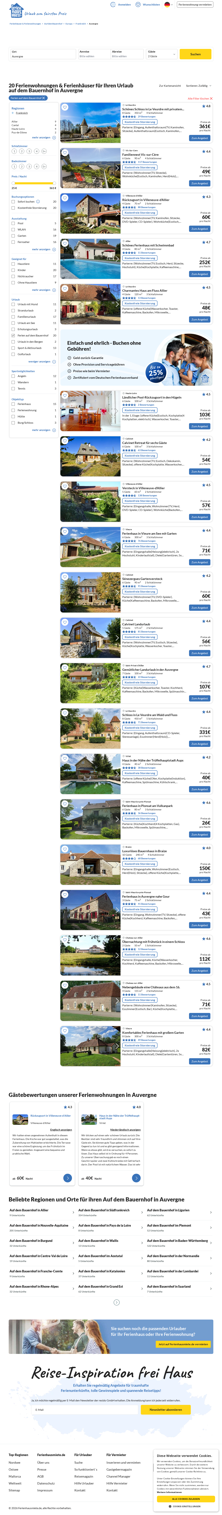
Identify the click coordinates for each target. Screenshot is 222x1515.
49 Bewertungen (147, 1039)
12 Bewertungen (147, 949)
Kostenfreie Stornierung (37, 207)
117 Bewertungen (147, 161)
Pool (37, 223)
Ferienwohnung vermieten (195, 4)
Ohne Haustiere (37, 282)
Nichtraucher (37, 276)
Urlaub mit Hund (37, 304)
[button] (186, 1506)
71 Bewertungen (147, 722)
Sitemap (14, 1490)
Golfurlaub (37, 354)
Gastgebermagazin (119, 1469)
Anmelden (124, 4)
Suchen (195, 54)
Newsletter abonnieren (166, 1409)
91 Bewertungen (147, 586)
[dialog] (186, 1480)
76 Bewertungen (147, 540)
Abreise (117, 51)
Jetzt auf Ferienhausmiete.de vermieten (183, 1344)
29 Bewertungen (147, 116)
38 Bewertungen (147, 767)
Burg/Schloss (37, 422)
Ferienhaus (37, 403)
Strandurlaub (37, 310)
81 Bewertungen (147, 631)
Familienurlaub (37, 316)
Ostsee (13, 1469)
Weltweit (15, 1483)
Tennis (37, 388)
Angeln (37, 376)
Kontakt (80, 1490)
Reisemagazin (83, 1476)
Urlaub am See (37, 322)
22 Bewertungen (147, 676)
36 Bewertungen (147, 813)
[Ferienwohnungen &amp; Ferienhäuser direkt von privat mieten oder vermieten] (38, 13)
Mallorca (15, 1476)
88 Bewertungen (147, 207)
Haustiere (37, 263)
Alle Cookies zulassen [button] (186, 1498)
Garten (37, 235)
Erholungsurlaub (37, 329)
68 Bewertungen (147, 858)
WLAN (37, 229)
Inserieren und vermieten (123, 1462)
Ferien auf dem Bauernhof (37, 335)
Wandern (37, 382)
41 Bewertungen (147, 903)
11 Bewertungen (147, 252)
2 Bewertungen (146, 404)
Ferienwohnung (37, 410)
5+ (44, 151)
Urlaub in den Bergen (37, 341)
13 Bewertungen (147, 297)
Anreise (84, 51)
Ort (14, 51)
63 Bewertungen (147, 450)
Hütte (37, 416)
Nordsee (14, 1462)
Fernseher (37, 241)
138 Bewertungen (147, 495)
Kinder (37, 270)
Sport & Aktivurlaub (37, 347)
